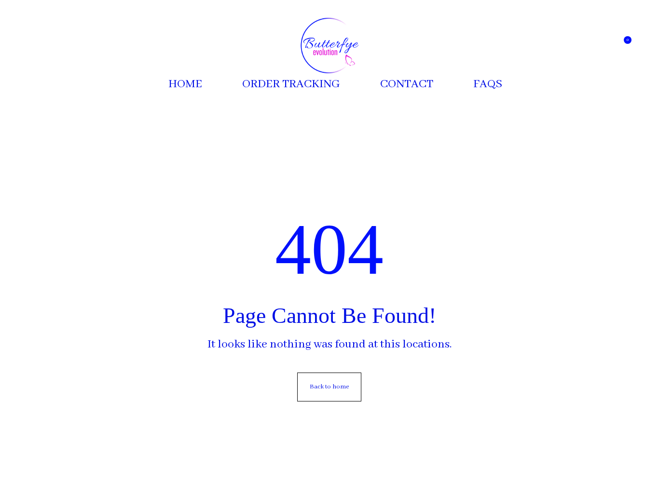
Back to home (329, 387)
